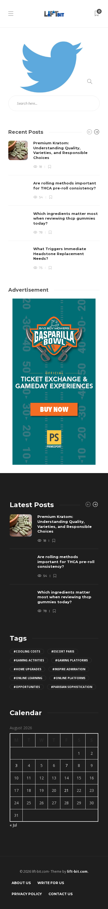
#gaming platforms (71, 660)
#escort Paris (62, 651)
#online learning (28, 678)
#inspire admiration (68, 669)
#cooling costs (27, 651)
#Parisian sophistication (71, 687)
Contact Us (60, 894)
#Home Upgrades (27, 669)
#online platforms (69, 678)
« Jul (13, 825)
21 (66, 790)
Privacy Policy (27, 894)
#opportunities (27, 687)
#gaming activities (29, 660)
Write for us (50, 883)
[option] (54, 205)
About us (21, 883)
